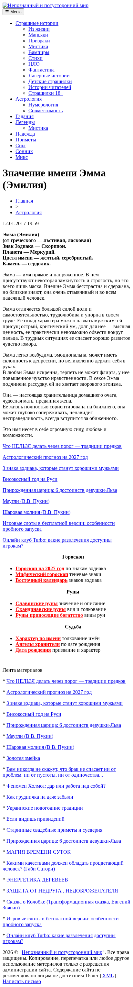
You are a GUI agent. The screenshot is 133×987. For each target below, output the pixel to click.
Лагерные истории (49, 75)
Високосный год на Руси (30, 479)
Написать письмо (22, 981)
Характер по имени (38, 638)
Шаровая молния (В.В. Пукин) (36, 512)
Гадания (24, 116)
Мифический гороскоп (41, 574)
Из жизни (39, 29)
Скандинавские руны (40, 609)
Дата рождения (33, 650)
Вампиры (38, 52)
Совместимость (45, 110)
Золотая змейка (23, 758)
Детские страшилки (50, 81)
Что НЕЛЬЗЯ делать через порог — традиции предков (62, 446)
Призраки (39, 40)
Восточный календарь (41, 580)
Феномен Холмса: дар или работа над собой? (56, 786)
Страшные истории (36, 23)
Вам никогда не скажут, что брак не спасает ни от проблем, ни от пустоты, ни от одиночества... (59, 772)
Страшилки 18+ (45, 93)
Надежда (25, 134)
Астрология (28, 99)
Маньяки (38, 35)
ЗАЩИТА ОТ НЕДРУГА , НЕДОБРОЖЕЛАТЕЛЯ (62, 890)
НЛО (34, 64)
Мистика (38, 46)
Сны (20, 145)
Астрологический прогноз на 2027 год (45, 457)
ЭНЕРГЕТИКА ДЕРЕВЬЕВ (37, 879)
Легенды (25, 122)
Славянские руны (36, 603)
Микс (21, 157)
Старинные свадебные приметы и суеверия (54, 830)
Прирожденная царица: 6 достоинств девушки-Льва (60, 490)
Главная (24, 201)
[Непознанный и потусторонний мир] (45, 5)
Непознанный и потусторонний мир (62, 952)
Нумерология (43, 104)
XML (108, 975)
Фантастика (41, 69)
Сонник (24, 151)
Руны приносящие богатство (49, 615)
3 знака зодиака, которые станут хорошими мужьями (61, 468)
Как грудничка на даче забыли (39, 797)
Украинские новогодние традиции (44, 808)
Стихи (35, 58)
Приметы (25, 139)
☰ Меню (13, 11)
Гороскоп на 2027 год (39, 568)
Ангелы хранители (37, 644)
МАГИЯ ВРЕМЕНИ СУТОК (38, 852)
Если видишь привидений (35, 819)
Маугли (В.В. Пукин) (26, 501)
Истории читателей (49, 87)
